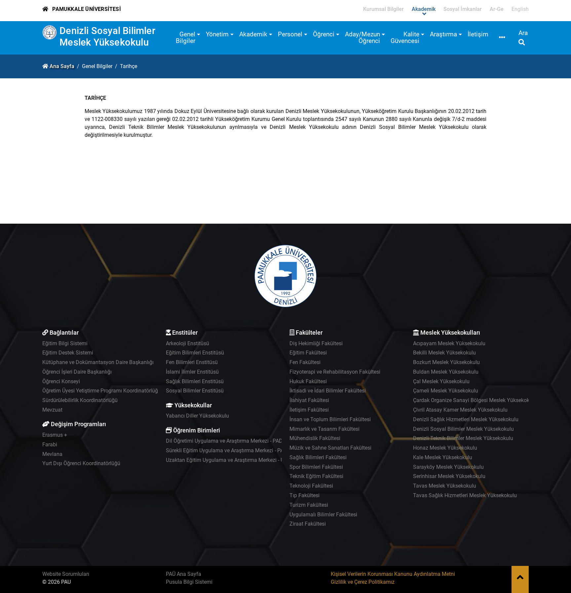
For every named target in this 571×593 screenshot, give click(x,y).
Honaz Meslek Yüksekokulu (445, 448)
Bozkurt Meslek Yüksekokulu (446, 362)
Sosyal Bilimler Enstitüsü (195, 391)
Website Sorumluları (65, 574)
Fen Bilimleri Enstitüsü (192, 362)
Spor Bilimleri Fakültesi (316, 467)
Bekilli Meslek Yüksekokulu (444, 353)
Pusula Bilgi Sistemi (189, 582)
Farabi (49, 444)
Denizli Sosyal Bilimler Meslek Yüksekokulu (107, 36)
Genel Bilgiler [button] (185, 37)
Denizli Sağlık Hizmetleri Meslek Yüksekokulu (465, 419)
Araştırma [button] (443, 34)
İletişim (478, 34)
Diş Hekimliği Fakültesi (316, 343)
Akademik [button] (253, 34)
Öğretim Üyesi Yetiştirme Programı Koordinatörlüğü (101, 391)
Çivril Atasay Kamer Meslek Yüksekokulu (460, 410)
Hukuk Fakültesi (308, 381)
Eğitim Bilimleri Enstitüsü (195, 353)
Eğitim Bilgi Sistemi (65, 343)
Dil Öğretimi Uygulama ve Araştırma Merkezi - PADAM (228, 441)
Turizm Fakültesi (308, 505)
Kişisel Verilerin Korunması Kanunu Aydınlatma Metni (393, 574)
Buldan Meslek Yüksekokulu (445, 372)
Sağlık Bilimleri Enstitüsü (195, 381)
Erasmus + (54, 435)
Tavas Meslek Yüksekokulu (444, 486)
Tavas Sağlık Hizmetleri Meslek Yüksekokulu (465, 495)
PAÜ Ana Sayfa (183, 574)
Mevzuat (52, 410)
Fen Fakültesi (305, 362)
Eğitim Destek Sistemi (67, 353)
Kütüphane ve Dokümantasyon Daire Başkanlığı (98, 362)
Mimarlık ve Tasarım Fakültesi (324, 429)
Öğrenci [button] (323, 34)
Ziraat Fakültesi (307, 524)
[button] (502, 38)
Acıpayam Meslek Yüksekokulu (449, 343)
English (520, 9)
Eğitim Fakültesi (308, 353)
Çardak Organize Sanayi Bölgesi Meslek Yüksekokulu (475, 400)
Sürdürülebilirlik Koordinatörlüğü (80, 400)
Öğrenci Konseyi (61, 381)
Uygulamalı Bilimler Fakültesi (323, 514)
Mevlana (52, 454)
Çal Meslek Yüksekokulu (441, 381)
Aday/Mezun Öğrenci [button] (362, 37)
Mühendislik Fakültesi (314, 438)
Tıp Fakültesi (304, 495)
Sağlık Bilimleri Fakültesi (318, 457)
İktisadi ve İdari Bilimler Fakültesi (327, 391)
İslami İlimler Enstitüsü (192, 372)
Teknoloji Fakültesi (311, 486)
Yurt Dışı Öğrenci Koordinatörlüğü (81, 463)
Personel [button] (290, 34)
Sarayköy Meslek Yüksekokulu (448, 467)
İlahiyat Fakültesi (309, 400)
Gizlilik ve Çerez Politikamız (363, 582)
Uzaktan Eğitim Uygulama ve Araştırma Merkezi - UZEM (230, 460)
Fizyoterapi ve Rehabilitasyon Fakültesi (334, 372)
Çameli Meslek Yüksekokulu (445, 391)
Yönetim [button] (217, 34)
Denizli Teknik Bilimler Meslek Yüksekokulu (463, 438)
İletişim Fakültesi (309, 410)
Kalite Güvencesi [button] (405, 37)
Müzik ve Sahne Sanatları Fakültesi (330, 448)
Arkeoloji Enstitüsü (187, 343)
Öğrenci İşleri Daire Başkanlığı (77, 372)
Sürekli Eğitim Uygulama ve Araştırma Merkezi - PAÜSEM (232, 450)
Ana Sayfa (62, 66)
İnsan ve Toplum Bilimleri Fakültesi (330, 419)
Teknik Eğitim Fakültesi (316, 476)
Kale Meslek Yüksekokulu (442, 457)
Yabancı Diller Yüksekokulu (197, 416)
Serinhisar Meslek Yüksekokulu (449, 476)
